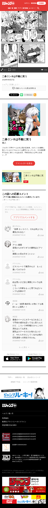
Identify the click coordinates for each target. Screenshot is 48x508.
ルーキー (32, 8)
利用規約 (5, 418)
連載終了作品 (15, 382)
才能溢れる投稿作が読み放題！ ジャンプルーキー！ (24, 393)
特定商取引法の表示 (9, 425)
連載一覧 (10, 8)
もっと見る (23, 347)
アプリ (20, 8)
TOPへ (10, 377)
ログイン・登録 (30, 3)
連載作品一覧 (20, 377)
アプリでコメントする (24, 217)
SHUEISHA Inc (8, 470)
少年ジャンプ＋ (8, 3)
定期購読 (41, 3)
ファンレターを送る (24, 163)
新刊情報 (25, 8)
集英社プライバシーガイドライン (14, 422)
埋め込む (29, 95)
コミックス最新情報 (30, 382)
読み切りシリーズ (33, 377)
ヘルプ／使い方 (7, 413)
